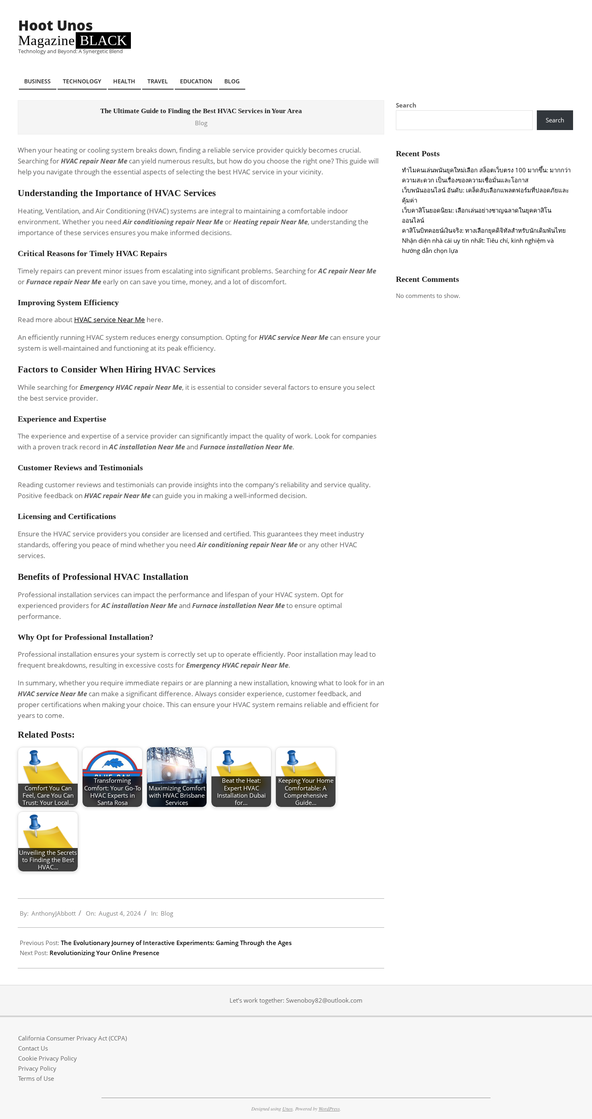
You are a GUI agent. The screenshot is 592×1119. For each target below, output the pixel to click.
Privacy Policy (37, 1068)
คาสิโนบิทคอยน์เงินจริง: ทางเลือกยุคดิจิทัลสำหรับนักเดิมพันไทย (484, 230)
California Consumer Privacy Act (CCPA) (72, 1038)
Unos (287, 1108)
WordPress (329, 1108)
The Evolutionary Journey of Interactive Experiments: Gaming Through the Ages (176, 943)
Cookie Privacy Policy (47, 1058)
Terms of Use (36, 1078)
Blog (201, 123)
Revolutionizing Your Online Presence (104, 953)
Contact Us (33, 1048)
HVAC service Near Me (109, 319)
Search (406, 105)
